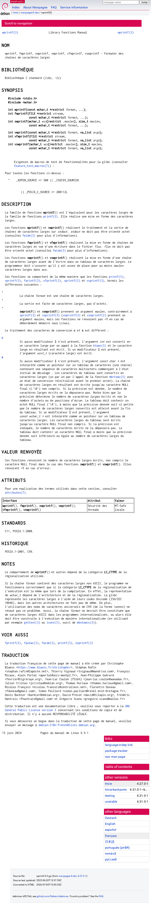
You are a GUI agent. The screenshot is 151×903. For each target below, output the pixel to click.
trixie (15, 12)
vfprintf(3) (52, 280)
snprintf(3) (72, 315)
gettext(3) (32, 622)
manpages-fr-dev (30, 12)
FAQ (54, 7)
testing (110, 796)
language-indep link (119, 745)
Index (16, 7)
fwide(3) (28, 235)
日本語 (109, 842)
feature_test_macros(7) (31, 165)
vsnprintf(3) (96, 315)
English (110, 824)
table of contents (118, 767)
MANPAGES (17, 1)
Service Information (74, 7)
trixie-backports (116, 789)
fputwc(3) (31, 643)
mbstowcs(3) (86, 622)
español (110, 830)
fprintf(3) (32, 280)
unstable (111, 801)
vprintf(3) (13, 280)
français (111, 836)
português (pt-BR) (117, 847)
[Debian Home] (5, 8)
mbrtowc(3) (117, 376)
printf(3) (50, 216)
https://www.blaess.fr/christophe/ (44, 667)
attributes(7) (15, 492)
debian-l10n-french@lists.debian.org (67, 725)
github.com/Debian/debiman (53, 896)
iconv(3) (53, 622)
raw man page (115, 757)
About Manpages (35, 7)
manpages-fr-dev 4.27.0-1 (73, 876)
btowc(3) (99, 345)
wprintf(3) (10, 32)
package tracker (116, 751)
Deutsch (111, 818)
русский (111, 859)
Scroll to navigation (18, 23)
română (110, 853)
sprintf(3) (72, 280)
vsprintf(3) (95, 280)
